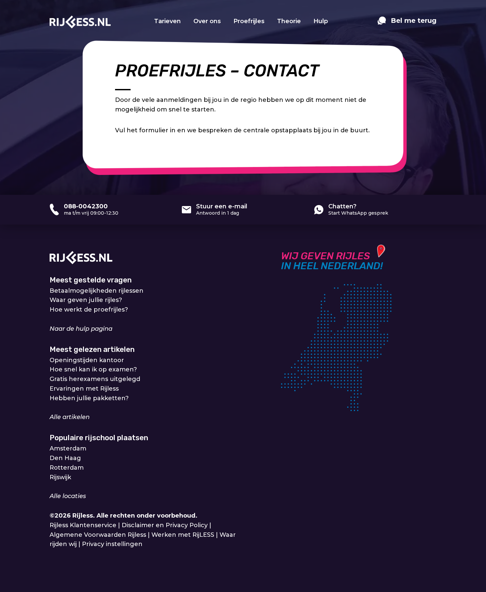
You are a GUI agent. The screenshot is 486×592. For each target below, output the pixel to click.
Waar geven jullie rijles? (86, 300)
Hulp (320, 21)
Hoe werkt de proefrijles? (89, 309)
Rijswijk (60, 477)
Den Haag (65, 458)
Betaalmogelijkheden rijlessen (96, 290)
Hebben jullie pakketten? (89, 398)
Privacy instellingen (112, 544)
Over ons (207, 21)
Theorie (289, 21)
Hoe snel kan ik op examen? (93, 369)
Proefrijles (248, 21)
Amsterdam (68, 448)
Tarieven (167, 21)
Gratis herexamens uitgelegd (95, 379)
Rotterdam (67, 467)
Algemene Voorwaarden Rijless (98, 534)
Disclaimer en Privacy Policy (165, 525)
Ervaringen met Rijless (84, 388)
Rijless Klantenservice (83, 525)
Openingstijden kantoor (87, 360)
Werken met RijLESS (182, 534)
